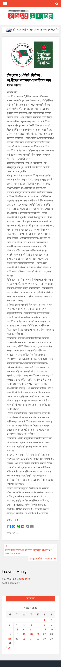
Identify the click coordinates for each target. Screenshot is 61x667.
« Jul (8, 647)
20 (31, 634)
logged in (22, 578)
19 (24, 634)
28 (38, 638)
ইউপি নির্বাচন (12, 533)
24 (9, 638)
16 (51, 629)
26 (24, 638)
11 (16, 629)
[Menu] (5, 3)
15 (44, 629)
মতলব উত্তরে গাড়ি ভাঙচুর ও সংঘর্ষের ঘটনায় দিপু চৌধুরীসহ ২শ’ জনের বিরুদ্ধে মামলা (28, 552)
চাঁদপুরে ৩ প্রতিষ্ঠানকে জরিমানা (41, 559)
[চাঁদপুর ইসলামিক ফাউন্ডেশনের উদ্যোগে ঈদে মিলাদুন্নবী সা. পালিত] (4, 29)
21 (38, 634)
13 (31, 629)
